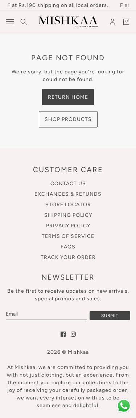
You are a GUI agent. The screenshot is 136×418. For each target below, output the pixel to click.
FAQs (68, 247)
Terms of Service (68, 236)
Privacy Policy (68, 226)
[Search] (24, 22)
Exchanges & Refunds (68, 194)
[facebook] (63, 334)
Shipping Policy (68, 215)
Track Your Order (68, 257)
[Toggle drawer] (10, 21)
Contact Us (68, 183)
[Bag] (126, 22)
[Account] (112, 22)
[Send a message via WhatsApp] (123, 405)
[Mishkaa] (68, 21)
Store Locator (68, 205)
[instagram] (73, 334)
